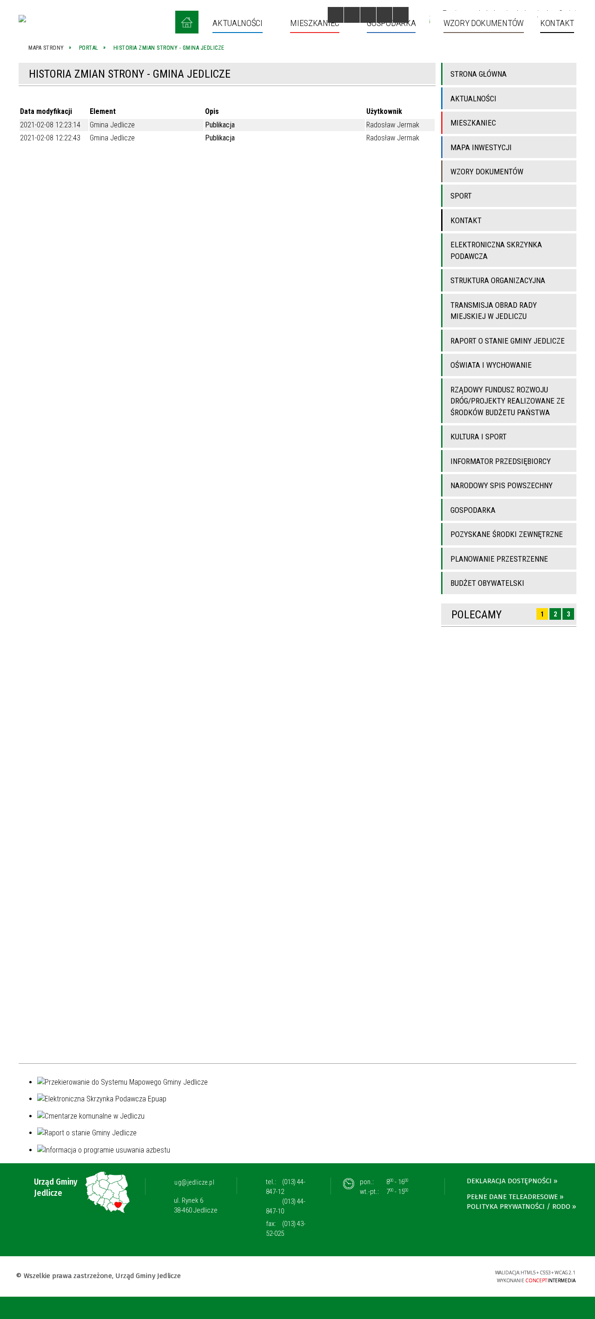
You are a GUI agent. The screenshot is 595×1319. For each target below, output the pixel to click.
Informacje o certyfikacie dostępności (297, 1277)
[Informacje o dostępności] (352, 15)
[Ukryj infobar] (586, 1308)
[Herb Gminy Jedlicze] (22, 18)
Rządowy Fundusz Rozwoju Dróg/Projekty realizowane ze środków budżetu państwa (507, 401)
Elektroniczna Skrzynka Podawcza (496, 250)
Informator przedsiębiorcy (500, 461)
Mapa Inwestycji (481, 147)
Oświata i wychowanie (491, 365)
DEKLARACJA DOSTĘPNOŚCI (509, 1181)
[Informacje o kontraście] (401, 15)
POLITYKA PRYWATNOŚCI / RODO (518, 1206)
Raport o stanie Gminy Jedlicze (507, 340)
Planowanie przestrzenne (499, 558)
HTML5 (415, 1275)
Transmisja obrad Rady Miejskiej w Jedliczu (493, 310)
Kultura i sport (478, 436)
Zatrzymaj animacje (336, 15)
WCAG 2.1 (458, 1275)
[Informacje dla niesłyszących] (384, 15)
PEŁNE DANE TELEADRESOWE (512, 1197)
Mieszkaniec (473, 122)
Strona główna (478, 74)
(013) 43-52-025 (285, 1229)
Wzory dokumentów (486, 171)
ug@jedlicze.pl (194, 1182)
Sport (461, 195)
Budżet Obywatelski (487, 583)
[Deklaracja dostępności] (368, 15)
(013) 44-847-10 (285, 1206)
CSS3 (429, 1275)
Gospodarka (473, 510)
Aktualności (473, 98)
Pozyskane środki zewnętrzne (506, 534)
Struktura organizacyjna (497, 280)
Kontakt (466, 220)
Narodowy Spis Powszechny (501, 485)
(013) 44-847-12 (285, 1187)
